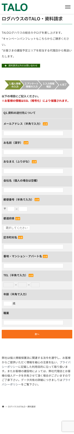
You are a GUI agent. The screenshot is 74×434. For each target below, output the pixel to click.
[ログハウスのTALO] (15, 6)
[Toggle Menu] (68, 6)
